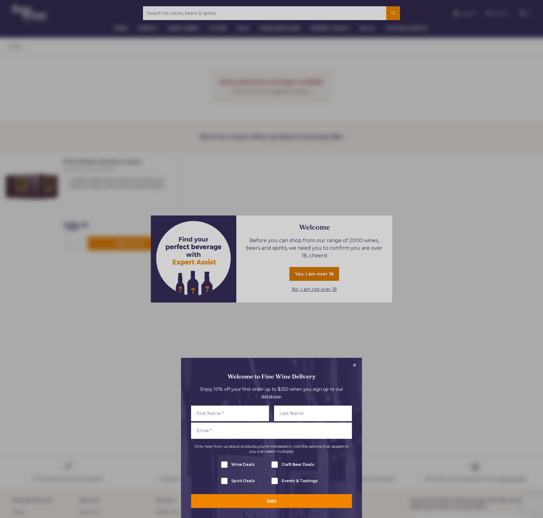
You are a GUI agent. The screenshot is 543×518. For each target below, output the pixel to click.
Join (272, 501)
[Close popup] (354, 365)
